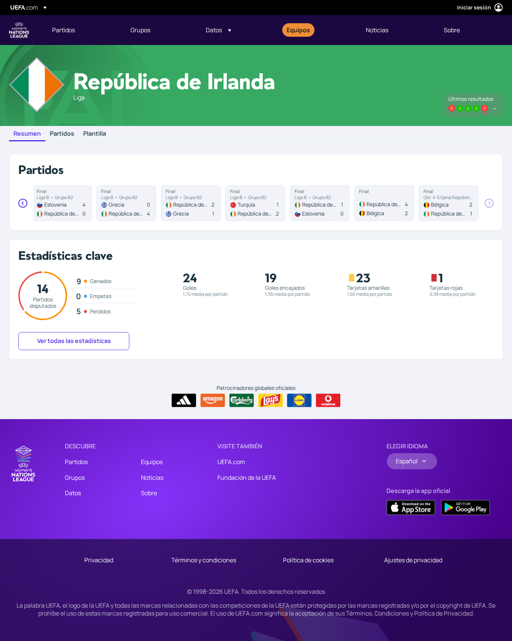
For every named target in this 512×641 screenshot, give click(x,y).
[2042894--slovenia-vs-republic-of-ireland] (62, 203)
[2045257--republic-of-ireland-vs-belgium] (384, 203)
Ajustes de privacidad (413, 560)
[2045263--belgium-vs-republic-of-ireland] (449, 203)
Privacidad (98, 560)
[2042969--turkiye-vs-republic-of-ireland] (255, 203)
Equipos (152, 462)
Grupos (75, 477)
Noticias (152, 477)
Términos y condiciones (203, 560)
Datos (73, 493)
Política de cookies (308, 560)
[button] (218, 30)
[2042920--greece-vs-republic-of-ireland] (126, 203)
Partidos (62, 133)
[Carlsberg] (241, 400)
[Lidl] (299, 400)
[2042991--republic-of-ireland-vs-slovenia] (320, 203)
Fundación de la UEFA (246, 477)
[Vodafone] (328, 400)
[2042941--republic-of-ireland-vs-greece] (191, 203)
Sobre (149, 493)
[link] (63, 30)
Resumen (27, 133)
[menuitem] (82, 30)
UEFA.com (231, 462)
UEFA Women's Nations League (19, 30)
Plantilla (94, 133)
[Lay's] (270, 400)
